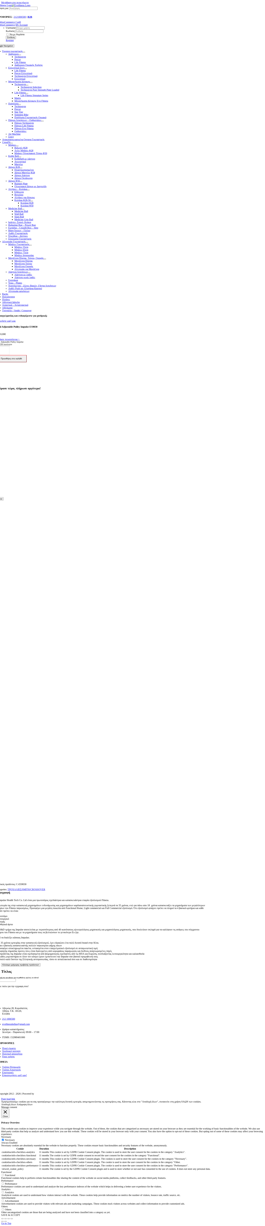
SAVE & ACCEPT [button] (10, 1215)
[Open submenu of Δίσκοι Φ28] (21, 167)
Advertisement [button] (8, 1198)
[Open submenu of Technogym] (27, 85)
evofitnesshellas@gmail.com (16, 1024)
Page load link (8, 1099)
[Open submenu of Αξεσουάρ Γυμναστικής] (27, 242)
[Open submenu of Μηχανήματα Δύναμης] (31, 82)
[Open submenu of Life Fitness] (27, 93)
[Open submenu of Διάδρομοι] (20, 54)
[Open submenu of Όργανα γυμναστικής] (24, 52)
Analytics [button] (5, 1189)
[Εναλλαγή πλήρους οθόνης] (8, 1218)
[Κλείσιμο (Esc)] (2, 1218)
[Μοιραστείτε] (5, 1218)
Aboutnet (39, 1093)
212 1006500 (8, 1019)
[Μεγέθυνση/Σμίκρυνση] (11, 1218)
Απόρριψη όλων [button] (25, 1104)
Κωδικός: (10, 31)
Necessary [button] (6, 1137)
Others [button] (4, 1206)
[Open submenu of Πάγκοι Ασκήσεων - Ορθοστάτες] (42, 121)
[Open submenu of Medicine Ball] (23, 209)
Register (10, 40)
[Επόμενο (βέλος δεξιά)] (5, 1221)
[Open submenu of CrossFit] (11, 143)
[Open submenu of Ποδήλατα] (19, 104)
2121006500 (20, 17)
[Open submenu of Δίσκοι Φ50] (21, 181)
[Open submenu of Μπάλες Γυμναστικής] (30, 245)
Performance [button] (7, 1180)
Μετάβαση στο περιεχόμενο (15, 2)
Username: (11, 28)
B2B (30, 17)
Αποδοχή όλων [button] (8, 1104)
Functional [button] (6, 1172)
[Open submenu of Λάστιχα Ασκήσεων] (29, 272)
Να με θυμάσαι (17, 34)
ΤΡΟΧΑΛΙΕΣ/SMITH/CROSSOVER (26, 889)
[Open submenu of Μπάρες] (17, 145)
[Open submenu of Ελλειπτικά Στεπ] (25, 68)
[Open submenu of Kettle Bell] (20, 156)
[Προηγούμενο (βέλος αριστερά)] (2, 1221)
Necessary (10, 1140)
